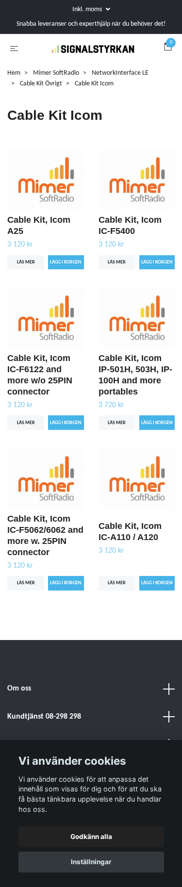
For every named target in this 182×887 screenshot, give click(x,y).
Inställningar (91, 862)
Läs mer (26, 302)
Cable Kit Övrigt (41, 124)
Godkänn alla (91, 836)
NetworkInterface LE (120, 113)
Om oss (19, 729)
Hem (13, 113)
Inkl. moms (87, 9)
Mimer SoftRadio (56, 113)
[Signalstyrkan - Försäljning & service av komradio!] (91, 69)
